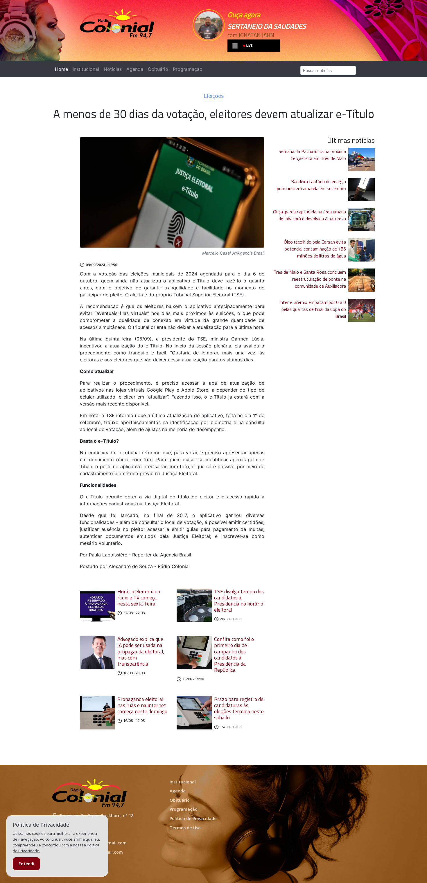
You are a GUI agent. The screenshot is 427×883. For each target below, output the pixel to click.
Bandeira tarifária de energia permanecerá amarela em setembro (311, 185)
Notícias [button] (113, 69)
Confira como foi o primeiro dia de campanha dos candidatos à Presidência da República (234, 654)
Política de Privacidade (193, 818)
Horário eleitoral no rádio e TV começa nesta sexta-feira (138, 598)
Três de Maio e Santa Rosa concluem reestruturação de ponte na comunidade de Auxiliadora (310, 278)
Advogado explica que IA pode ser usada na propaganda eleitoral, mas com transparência (140, 651)
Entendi (26, 863)
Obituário (158, 69)
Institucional (86, 69)
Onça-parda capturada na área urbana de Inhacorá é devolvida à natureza (309, 215)
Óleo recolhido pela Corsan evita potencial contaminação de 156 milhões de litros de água (315, 248)
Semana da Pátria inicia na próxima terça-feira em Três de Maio (312, 155)
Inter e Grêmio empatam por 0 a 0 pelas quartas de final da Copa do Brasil (312, 309)
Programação (187, 69)
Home (62, 69)
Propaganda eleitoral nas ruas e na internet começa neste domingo (142, 705)
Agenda (134, 69)
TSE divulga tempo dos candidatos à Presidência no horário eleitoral (239, 601)
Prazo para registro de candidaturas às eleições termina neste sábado (239, 708)
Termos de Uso (185, 827)
